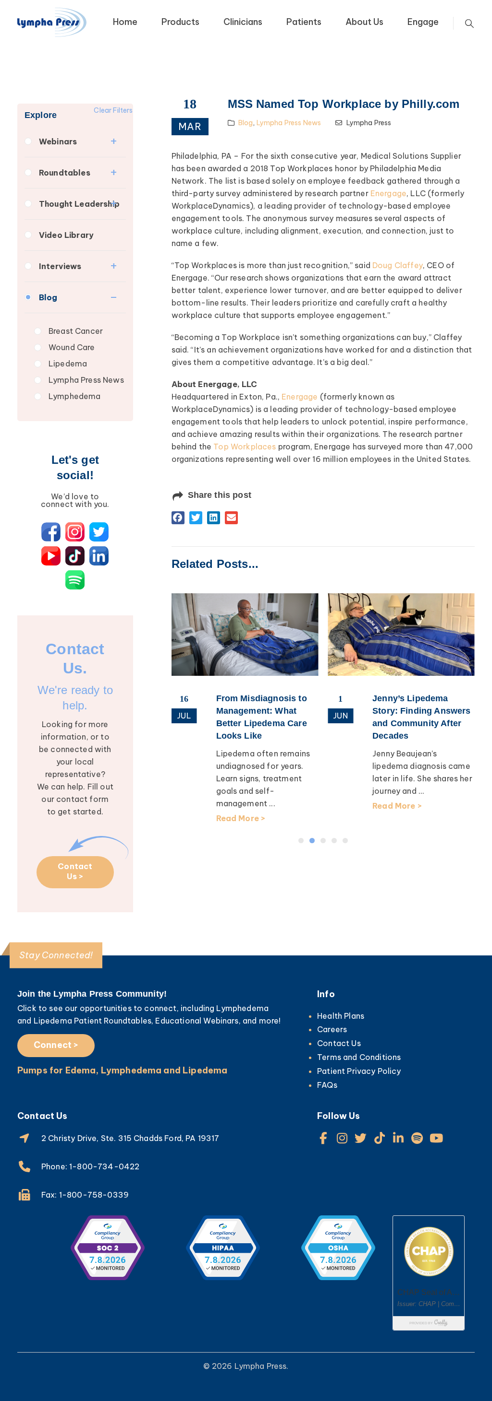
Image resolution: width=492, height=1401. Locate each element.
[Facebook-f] (323, 1138)
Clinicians (242, 21)
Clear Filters (113, 110)
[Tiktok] (380, 1138)
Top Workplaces (244, 446)
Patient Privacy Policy (359, 1071)
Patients (303, 21)
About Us (364, 21)
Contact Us (339, 1043)
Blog (48, 297)
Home (125, 21)
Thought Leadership (79, 204)
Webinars (58, 141)
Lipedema (68, 363)
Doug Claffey (397, 265)
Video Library (66, 235)
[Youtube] (436, 1138)
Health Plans (340, 1016)
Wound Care (72, 347)
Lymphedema (75, 396)
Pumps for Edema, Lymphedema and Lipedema (122, 1070)
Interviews (60, 266)
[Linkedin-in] (399, 1138)
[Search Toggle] (469, 23)
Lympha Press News (86, 380)
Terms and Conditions (359, 1057)
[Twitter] (361, 1138)
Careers (332, 1029)
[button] (178, 517)
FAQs (327, 1085)
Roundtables (64, 172)
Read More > (241, 806)
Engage (423, 21)
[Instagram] (342, 1138)
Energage (388, 193)
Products (180, 21)
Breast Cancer (76, 331)
